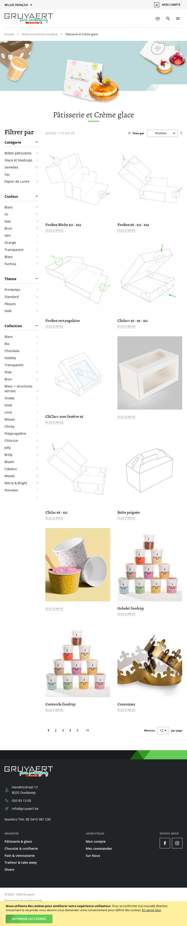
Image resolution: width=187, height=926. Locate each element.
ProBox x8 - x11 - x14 (133, 224)
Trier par (138, 133)
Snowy (21, 398)
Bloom (21, 462)
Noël (21, 311)
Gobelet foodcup (130, 608)
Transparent (21, 249)
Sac (21, 174)
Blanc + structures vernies (21, 388)
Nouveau (21, 490)
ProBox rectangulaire (62, 320)
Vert (21, 235)
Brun (21, 228)
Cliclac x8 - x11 (56, 512)
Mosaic (21, 419)
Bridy (21, 454)
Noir (21, 221)
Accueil (9, 34)
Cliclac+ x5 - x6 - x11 (132, 320)
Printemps (21, 289)
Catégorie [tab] (13, 142)
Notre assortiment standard (40, 34)
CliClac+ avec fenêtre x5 (64, 416)
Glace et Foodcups (21, 160)
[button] (19, 5)
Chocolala (21, 351)
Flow (21, 372)
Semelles (21, 167)
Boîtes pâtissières (21, 153)
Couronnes (126, 704)
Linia (21, 412)
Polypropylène (21, 433)
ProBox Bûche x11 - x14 (63, 224)
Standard (21, 297)
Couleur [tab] (11, 196)
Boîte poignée (128, 512)
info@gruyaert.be (25, 808)
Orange (21, 242)
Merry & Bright (21, 483)
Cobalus (21, 469)
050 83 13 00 (21, 800)
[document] (94, 913)
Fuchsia (21, 264)
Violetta (21, 358)
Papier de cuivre (21, 181)
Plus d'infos (54, 230)
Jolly (21, 447)
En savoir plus (151, 910)
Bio (21, 344)
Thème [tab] (10, 278)
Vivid (21, 405)
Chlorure (21, 440)
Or (21, 214)
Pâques (21, 304)
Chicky (21, 426)
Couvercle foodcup (60, 704)
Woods (21, 476)
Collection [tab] (13, 326)
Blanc (21, 207)
